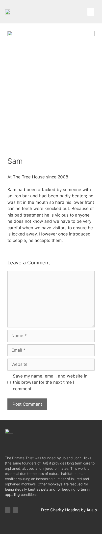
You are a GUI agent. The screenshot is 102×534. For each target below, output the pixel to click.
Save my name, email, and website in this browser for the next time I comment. (50, 382)
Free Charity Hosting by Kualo (69, 509)
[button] (90, 12)
